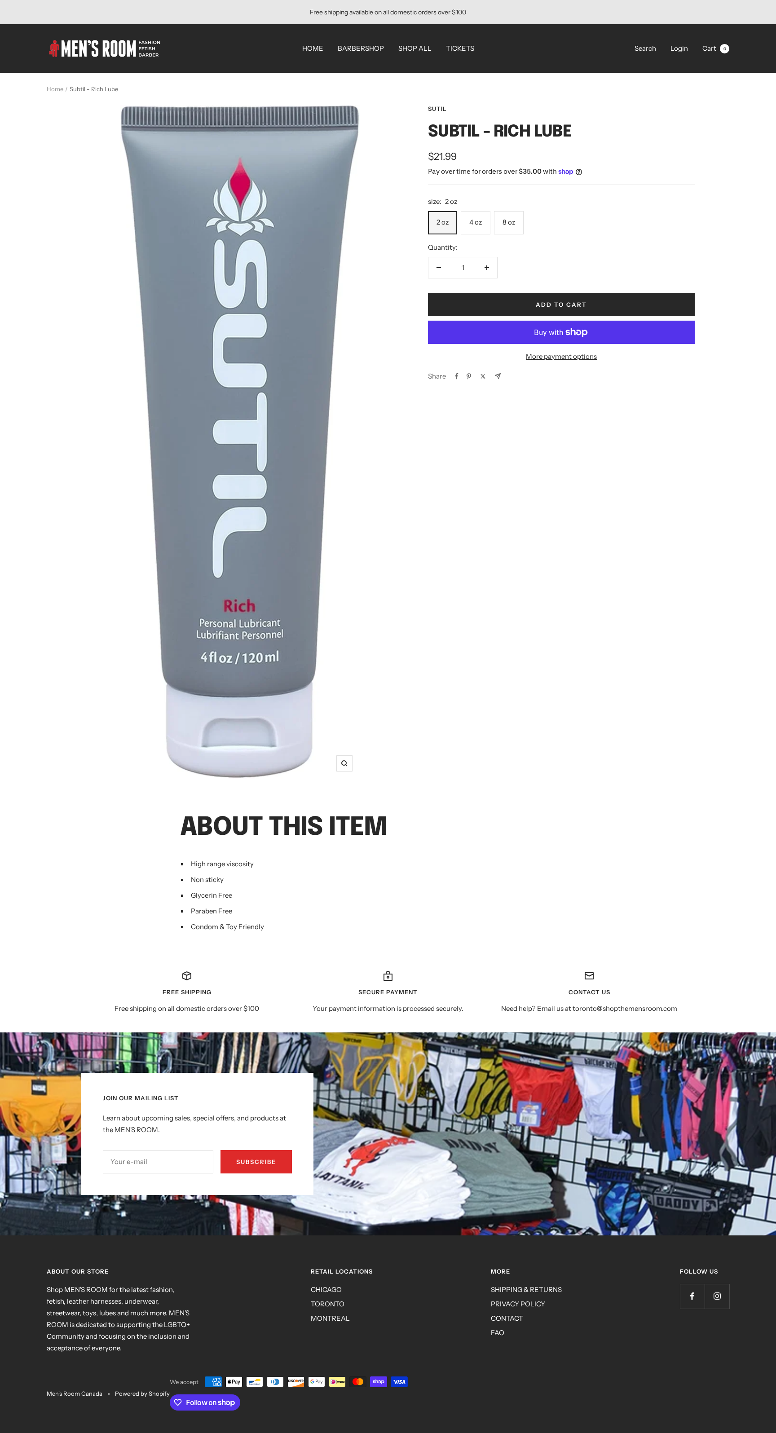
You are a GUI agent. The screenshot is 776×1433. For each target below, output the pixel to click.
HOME (312, 48)
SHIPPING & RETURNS (526, 1289)
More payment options (561, 356)
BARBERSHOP (361, 48)
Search (645, 48)
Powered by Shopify (142, 1393)
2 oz (442, 222)
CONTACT (507, 1318)
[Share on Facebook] (457, 376)
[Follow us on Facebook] (692, 1296)
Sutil (437, 108)
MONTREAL (330, 1318)
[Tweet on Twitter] (483, 376)
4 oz (475, 222)
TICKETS (460, 48)
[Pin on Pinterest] (469, 376)
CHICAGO (326, 1289)
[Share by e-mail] (498, 376)
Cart (714, 48)
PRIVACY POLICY (518, 1304)
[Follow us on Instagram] (717, 1296)
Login (679, 48)
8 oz (509, 222)
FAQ (497, 1332)
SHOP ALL (415, 48)
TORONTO (327, 1304)
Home (55, 89)
